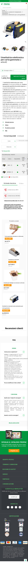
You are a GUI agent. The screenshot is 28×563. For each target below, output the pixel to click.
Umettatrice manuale (13, 259)
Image (3, 158)
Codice (9, 158)
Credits (16, 557)
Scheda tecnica (9, 122)
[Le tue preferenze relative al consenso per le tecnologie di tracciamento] (25, 560)
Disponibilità (17, 158)
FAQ (6, 130)
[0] (26, 4)
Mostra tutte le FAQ (14, 423)
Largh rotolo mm (23, 159)
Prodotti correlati (10, 127)
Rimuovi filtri (6, 151)
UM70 (9, 165)
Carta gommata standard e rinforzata (14, 236)
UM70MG (9, 172)
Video (6, 125)
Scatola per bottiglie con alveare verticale (14, 282)
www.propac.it (14, 354)
